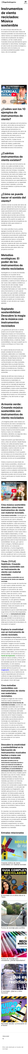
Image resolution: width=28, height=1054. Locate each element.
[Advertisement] (14, 69)
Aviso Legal (6, 1036)
